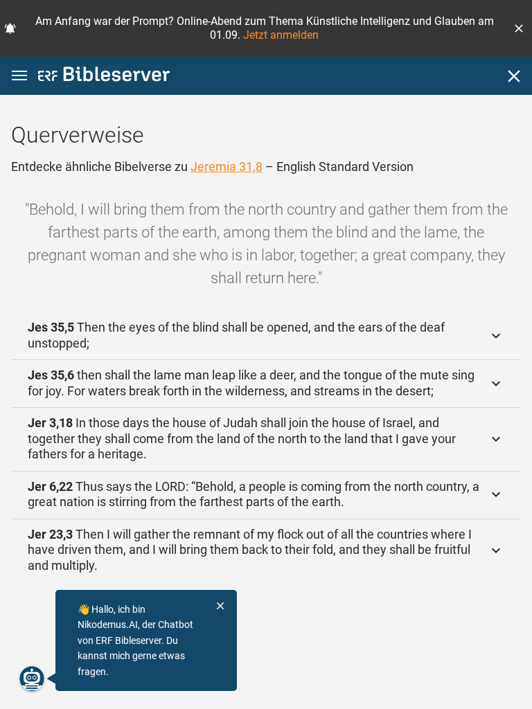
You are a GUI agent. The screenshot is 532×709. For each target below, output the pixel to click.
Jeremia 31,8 (226, 166)
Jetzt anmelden (281, 35)
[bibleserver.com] (104, 76)
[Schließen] (514, 76)
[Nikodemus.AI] (31, 678)
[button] (519, 28)
